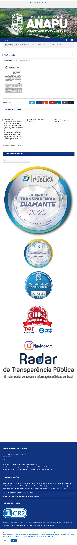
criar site (14, 523)
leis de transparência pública (34, 525)
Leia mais (24, 536)
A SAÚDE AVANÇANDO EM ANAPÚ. (38, 5)
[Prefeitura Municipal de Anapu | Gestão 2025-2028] (38, 23)
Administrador (9, 60)
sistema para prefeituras (27, 523)
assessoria (49, 523)
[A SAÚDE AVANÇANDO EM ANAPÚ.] (38, 116)
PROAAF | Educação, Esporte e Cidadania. (15, 496)
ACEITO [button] (14, 540)
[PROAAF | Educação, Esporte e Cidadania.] (63, 116)
